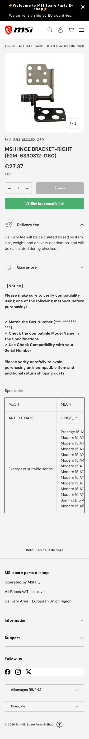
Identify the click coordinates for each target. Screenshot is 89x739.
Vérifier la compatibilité (44, 203)
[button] (71, 30)
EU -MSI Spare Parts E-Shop (34, 724)
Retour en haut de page (44, 550)
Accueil (10, 46)
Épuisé (60, 188)
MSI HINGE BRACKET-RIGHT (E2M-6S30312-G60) (51, 46)
